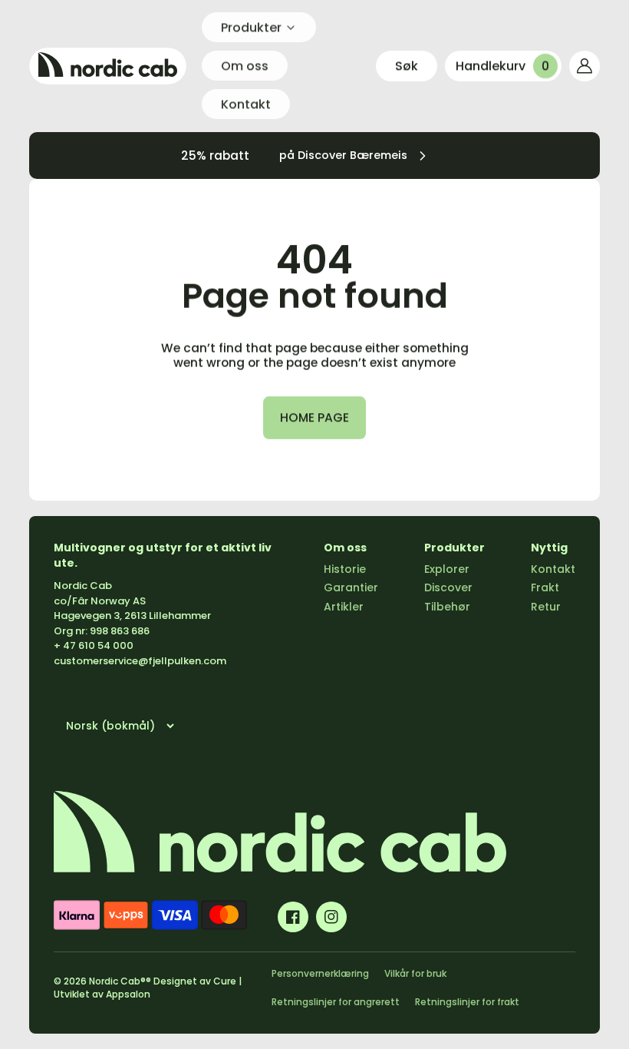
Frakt (545, 587)
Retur (546, 606)
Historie (345, 569)
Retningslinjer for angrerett (336, 1001)
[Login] (584, 66)
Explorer (446, 569)
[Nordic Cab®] (107, 66)
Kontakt (553, 569)
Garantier (351, 587)
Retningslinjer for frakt (467, 1001)
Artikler (344, 606)
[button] (406, 66)
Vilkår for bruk (415, 973)
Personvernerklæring (320, 973)
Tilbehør (447, 606)
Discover (448, 587)
